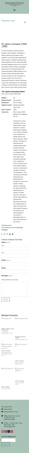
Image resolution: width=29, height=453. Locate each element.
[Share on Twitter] (4, 234)
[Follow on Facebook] (5, 431)
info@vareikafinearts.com (11, 411)
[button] (25, 22)
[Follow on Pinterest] (11, 431)
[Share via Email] (9, 234)
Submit (5, 299)
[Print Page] (12, 234)
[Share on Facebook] (1, 234)
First (2, 245)
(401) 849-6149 (8, 407)
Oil (14, 98)
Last (2, 252)
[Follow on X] (8, 431)
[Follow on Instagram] (2, 431)
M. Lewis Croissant (11, 94)
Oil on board (17, 100)
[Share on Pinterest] (7, 234)
